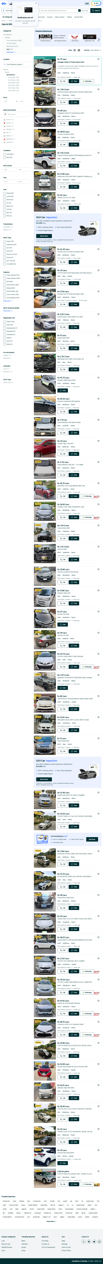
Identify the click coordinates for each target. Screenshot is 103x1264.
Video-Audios (59, 17)
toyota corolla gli (82, 1209)
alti (4, 1213)
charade (10, 1213)
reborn (18, 1213)
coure (23, 1205)
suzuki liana (71, 1217)
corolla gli (38, 1213)
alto (29, 1201)
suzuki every (51, 1209)
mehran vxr (47, 1213)
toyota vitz (69, 1213)
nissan (87, 1217)
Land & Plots (78, 17)
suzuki (65, 1201)
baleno (93, 1209)
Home (4, 21)
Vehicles (11, 21)
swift (4, 1205)
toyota (32, 1209)
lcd (96, 1205)
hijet (77, 1213)
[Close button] (36, 3)
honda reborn (7, 1217)
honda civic (37, 1201)
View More (50, 1221)
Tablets (69, 17)
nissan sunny (58, 1213)
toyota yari (36, 1217)
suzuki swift (40, 1209)
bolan (5, 1209)
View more (10, 52)
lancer (83, 1213)
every (60, 1209)
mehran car (27, 1213)
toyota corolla (13, 1205)
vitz (59, 1201)
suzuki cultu (90, 1201)
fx (72, 1205)
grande (24, 1209)
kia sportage (69, 1209)
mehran (21, 1201)
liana (16, 1209)
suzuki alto (44, 1205)
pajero (62, 1217)
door (55, 1217)
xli (67, 1205)
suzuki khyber (93, 1213)
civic (45, 1201)
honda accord (19, 1217)
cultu (14, 1201)
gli (71, 1201)
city (98, 1201)
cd (82, 1201)
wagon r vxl (46, 1217)
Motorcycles (40, 17)
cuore (80, 1217)
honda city (6, 1201)
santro (90, 1205)
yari (11, 1209)
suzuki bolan (80, 1205)
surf (28, 1217)
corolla (52, 1201)
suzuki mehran (32, 1205)
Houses (49, 17)
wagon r (61, 1205)
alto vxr (53, 1205)
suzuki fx (95, 1217)
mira (76, 1201)
